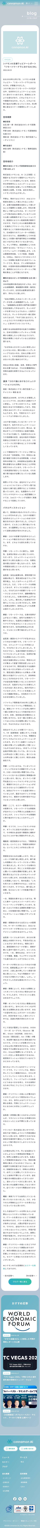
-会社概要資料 (25, 1478)
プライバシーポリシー (11, 1521)
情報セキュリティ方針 (29, 1521)
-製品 (22, 1462)
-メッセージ (6, 1478)
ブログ (5, 1466)
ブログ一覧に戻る (20, 1281)
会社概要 (5, 1473)
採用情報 (23, 1473)
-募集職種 (23, 1482)
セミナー (5, 1462)
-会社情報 (5, 1491)
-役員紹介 (5, 1486)
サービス (23, 1457)
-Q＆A (22, 1486)
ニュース (5, 1457)
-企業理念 (5, 1482)
